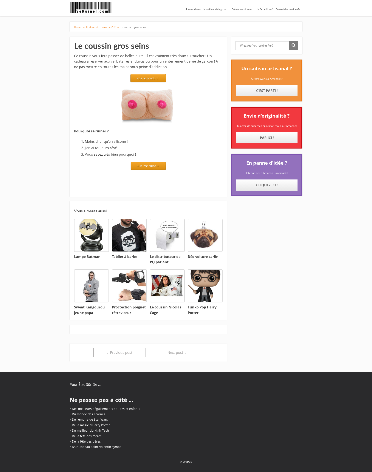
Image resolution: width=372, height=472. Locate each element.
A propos (186, 461)
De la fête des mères (87, 436)
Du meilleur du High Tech (90, 430)
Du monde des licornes (88, 414)
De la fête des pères (86, 441)
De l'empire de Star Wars (90, 419)
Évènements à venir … (243, 9)
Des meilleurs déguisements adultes (98, 409)
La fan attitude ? (265, 9)
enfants (134, 409)
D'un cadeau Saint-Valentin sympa (96, 447)
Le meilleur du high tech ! (216, 9)
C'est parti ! (267, 90)
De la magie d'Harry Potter (91, 425)
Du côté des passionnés (288, 9)
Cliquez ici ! (267, 185)
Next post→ (177, 352)
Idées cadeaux (193, 9)
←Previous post (119, 352)
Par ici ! (267, 137)
